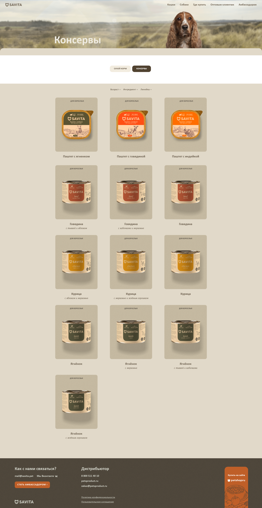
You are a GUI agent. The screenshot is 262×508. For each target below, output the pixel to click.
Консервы (141, 69)
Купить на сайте (236, 475)
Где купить (199, 4)
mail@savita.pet (24, 476)
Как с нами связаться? (35, 469)
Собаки (184, 4)
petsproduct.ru (89, 481)
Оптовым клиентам (222, 4)
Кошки (171, 4)
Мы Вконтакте (45, 476)
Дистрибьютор (95, 469)
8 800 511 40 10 (90, 476)
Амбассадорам (248, 4)
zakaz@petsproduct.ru (94, 486)
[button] (98, 497)
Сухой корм (120, 69)
